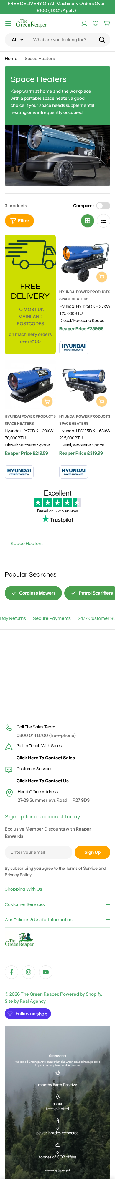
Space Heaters (73, 299)
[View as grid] (87, 221)
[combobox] (57, 40)
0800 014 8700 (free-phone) (46, 735)
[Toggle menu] (8, 23)
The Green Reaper (39, 994)
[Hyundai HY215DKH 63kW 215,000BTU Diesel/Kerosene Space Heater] (84, 384)
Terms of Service (82, 868)
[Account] (84, 23)
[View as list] (103, 221)
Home (11, 58)
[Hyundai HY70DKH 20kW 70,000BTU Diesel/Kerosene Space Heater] (30, 384)
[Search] (102, 39)
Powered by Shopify (80, 994)
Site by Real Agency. (26, 1001)
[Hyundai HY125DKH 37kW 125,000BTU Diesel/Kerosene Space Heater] (84, 260)
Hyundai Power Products (84, 292)
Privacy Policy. (18, 874)
